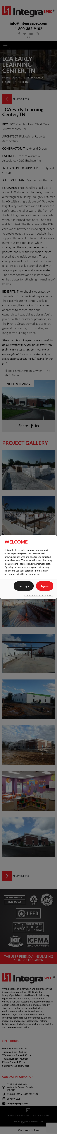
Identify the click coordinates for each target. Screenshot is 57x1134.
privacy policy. (33, 574)
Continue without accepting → (38, 595)
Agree (44, 586)
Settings (24, 586)
